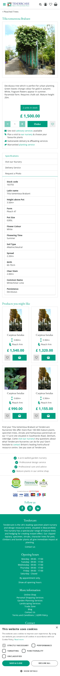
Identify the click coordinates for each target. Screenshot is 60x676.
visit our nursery (26, 438)
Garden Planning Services (30, 600)
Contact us (30, 546)
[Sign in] (45, 4)
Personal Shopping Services (30, 597)
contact (16, 444)
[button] (30, 671)
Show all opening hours (30, 582)
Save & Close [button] (15, 663)
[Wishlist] (50, 4)
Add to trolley (20, 358)
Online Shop (30, 594)
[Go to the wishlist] (50, 4)
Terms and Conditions (23, 615)
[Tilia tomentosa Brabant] (30, 50)
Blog (30, 609)
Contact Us (30, 612)
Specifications (12, 156)
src (40, 4)
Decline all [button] (44, 663)
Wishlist (7, 358)
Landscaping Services (30, 603)
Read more (19, 639)
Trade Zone (30, 606)
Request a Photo (13, 173)
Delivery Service (13, 167)
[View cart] (55, 4)
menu (4, 4)
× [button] (57, 628)
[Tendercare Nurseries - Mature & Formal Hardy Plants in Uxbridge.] (18, 4)
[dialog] (30, 650)
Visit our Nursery (13, 161)
